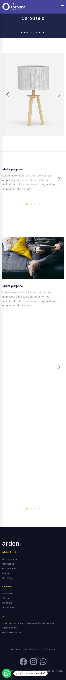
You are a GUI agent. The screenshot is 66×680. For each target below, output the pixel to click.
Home (24, 32)
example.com (9, 627)
